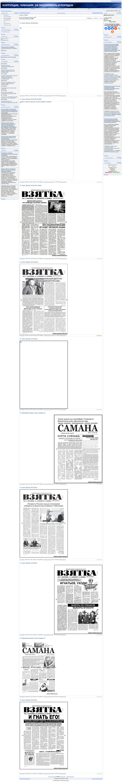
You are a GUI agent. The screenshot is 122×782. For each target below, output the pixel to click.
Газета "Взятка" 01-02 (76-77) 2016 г (31, 185)
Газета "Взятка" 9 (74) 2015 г (29, 339)
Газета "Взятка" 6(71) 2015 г (29, 700)
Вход (89, 8)
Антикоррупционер (47, 95)
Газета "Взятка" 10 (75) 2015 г (29, 262)
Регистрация (61, 8)
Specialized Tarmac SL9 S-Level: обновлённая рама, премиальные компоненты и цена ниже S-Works (112, 113)
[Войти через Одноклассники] (112, 31)
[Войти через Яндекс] (115, 28)
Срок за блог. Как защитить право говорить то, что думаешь (9, 97)
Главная (33, 8)
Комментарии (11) (63, 258)
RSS (119, 10)
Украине (3, 157)
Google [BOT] (116, 172)
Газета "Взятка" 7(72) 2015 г (29, 563)
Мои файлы (5, 31)
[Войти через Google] (118, 28)
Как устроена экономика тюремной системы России (7, 93)
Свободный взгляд (108, 83)
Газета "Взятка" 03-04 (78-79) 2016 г (31, 99)
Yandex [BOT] (108, 172)
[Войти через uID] (105, 28)
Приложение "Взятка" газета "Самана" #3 (33, 638)
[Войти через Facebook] (112, 28)
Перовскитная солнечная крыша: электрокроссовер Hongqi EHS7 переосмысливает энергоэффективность (112, 148)
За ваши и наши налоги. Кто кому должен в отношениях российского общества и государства (9, 77)
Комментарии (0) (62, 95)
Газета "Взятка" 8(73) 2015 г (29, 487)
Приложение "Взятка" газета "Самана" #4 (33, 413)
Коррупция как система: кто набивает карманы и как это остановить (8, 71)
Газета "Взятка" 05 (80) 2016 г (29, 23)
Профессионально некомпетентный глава (6, 66)
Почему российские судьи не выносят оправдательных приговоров (8, 83)
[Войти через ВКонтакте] (109, 28)
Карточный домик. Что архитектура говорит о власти (8, 102)
